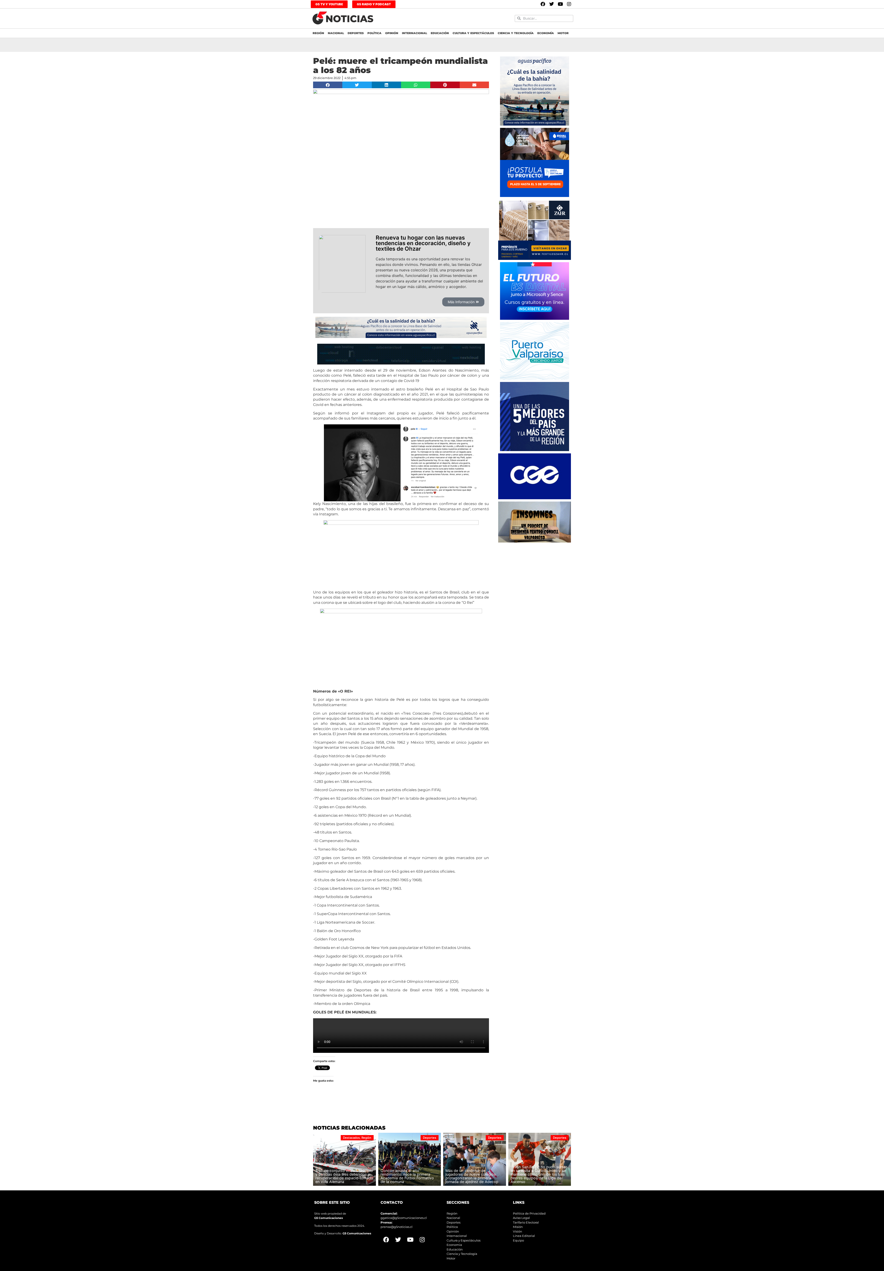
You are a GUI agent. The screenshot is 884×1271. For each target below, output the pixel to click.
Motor (563, 33)
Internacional (414, 33)
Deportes (356, 33)
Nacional (336, 33)
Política (374, 33)
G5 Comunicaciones (328, 1218)
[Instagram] (569, 4)
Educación (440, 33)
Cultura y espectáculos (473, 33)
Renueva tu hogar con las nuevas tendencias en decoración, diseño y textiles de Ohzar (423, 243)
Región (318, 33)
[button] (327, 85)
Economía (545, 33)
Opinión (391, 33)
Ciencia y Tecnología (516, 33)
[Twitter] (551, 4)
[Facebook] (543, 4)
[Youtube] (560, 4)
